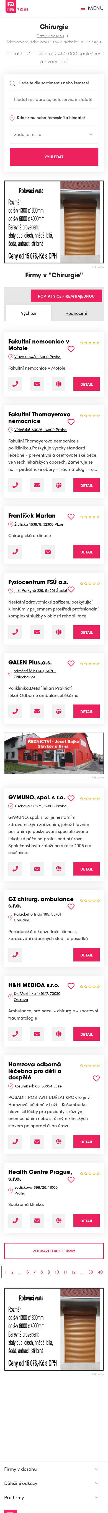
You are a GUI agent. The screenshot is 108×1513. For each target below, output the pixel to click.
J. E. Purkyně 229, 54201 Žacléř (40, 590)
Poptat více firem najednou (66, 296)
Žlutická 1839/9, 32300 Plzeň (39, 524)
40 (100, 1272)
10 (57, 1272)
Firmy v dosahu (50, 35)
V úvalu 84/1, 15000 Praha (37, 356)
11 (65, 1272)
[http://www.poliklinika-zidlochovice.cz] (58, 711)
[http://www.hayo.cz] (58, 1034)
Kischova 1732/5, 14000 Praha (40, 806)
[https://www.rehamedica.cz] (58, 632)
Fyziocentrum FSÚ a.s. (38, 582)
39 (90, 1272)
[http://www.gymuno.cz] (58, 869)
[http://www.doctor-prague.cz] (58, 1221)
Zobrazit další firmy (54, 1251)
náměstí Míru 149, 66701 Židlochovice (35, 673)
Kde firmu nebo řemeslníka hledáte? (51, 117)
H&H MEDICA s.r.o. (34, 985)
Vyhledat (54, 156)
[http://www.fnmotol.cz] (58, 384)
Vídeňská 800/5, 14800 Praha (40, 429)
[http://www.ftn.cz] (58, 485)
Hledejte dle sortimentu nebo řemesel (52, 83)
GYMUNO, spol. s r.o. (36, 798)
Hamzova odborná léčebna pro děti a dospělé (34, 1071)
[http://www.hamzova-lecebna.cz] (58, 1142)
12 (74, 1272)
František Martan (32, 516)
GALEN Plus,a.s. (30, 663)
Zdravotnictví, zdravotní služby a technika (42, 41)
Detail (86, 384)
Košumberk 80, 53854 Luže (38, 1086)
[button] (6, 222)
